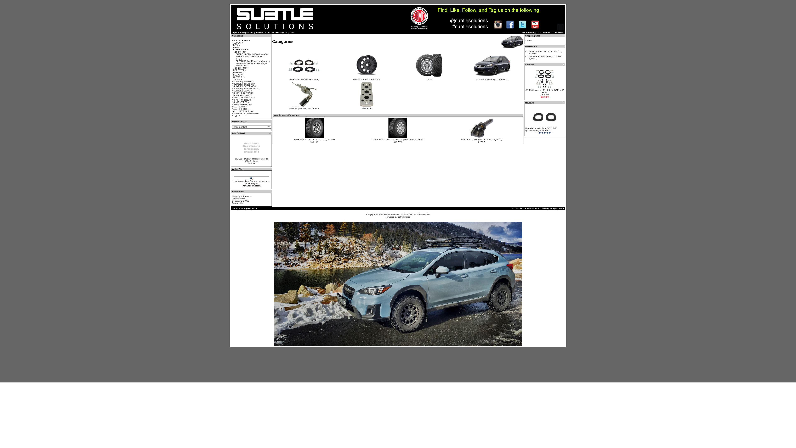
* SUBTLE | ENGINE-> (243, 81)
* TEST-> (236, 116)
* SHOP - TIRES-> (240, 102)
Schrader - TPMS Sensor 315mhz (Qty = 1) (481, 139)
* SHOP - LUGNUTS (241, 95)
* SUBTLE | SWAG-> (242, 91)
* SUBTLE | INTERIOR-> (243, 84)
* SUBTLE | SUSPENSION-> (245, 88)
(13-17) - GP (288, 32)
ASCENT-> (238, 43)
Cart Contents (544, 32)
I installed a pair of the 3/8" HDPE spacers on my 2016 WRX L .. (541, 129)
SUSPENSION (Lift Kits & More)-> (252, 54)
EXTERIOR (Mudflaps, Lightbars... (492, 79)
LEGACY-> (238, 75)
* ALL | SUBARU (256, 32)
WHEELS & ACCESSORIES (366, 79)
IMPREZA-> (238, 72)
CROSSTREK (273, 32)
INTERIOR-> (242, 66)
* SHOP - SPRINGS (241, 100)
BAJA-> (236, 45)
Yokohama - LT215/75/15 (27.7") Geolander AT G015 (398, 139)
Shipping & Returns (241, 196)
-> (241, 40)
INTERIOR (367, 108)
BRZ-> (236, 47)
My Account (528, 32)
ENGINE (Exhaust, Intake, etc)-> (251, 63)
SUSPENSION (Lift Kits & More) (304, 79)
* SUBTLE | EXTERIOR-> (244, 86)
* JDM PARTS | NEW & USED (246, 113)
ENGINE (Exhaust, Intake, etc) (304, 108)
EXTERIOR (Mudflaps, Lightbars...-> (253, 61)
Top (234, 32)
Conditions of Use (240, 201)
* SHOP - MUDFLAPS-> (243, 97)
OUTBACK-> (239, 77)
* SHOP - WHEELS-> (242, 104)
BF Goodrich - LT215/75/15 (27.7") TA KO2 (314, 139)
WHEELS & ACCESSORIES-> (250, 56)
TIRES (239, 59)
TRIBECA (237, 79)
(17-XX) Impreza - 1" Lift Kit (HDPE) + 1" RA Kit (544, 91)
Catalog (242, 32)
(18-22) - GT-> (241, 68)
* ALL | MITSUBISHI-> (242, 111)
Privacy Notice (238, 198)
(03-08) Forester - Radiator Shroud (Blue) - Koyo (251, 160)
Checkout (558, 32)
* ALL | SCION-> (240, 109)
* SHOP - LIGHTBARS (242, 93)
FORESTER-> (239, 70)
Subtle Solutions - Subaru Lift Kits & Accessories (407, 214)
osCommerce (404, 217)
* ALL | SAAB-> (239, 107)
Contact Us (237, 203)
